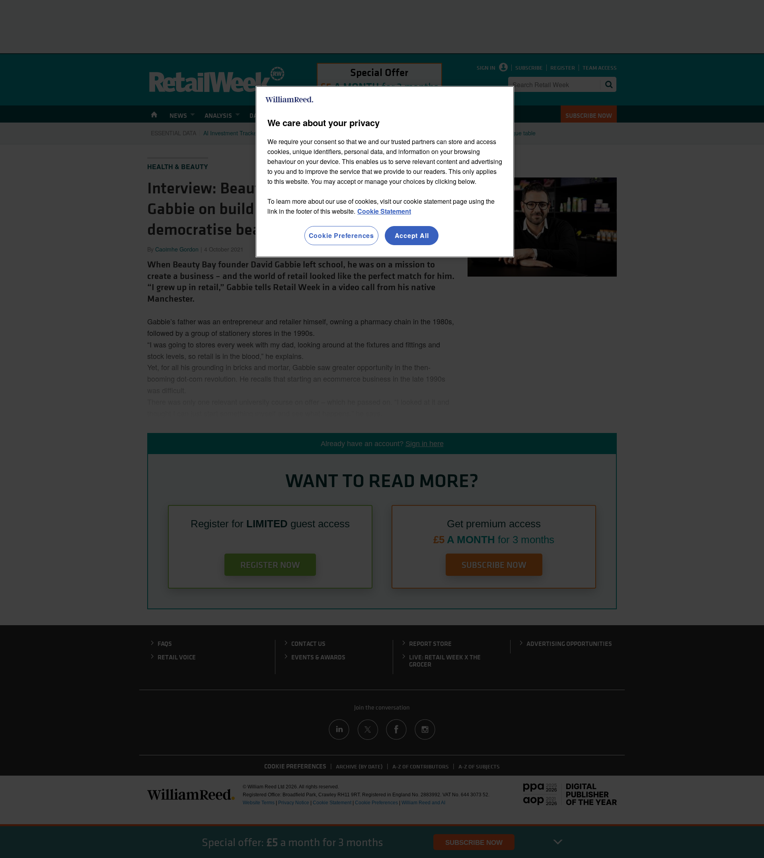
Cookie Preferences (341, 235)
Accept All (412, 235)
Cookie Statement (384, 211)
